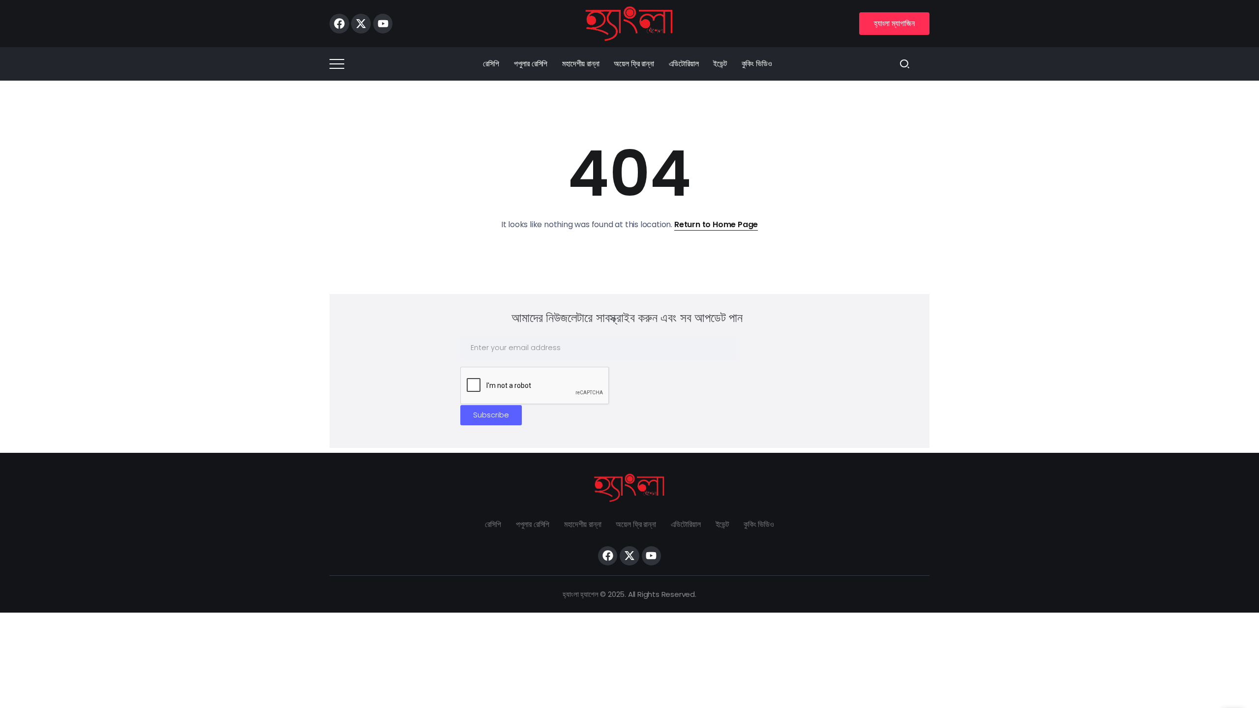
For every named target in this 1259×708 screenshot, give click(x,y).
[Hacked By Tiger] (629, 23)
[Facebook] (339, 23)
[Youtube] (383, 23)
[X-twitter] (361, 23)
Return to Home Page (716, 224)
